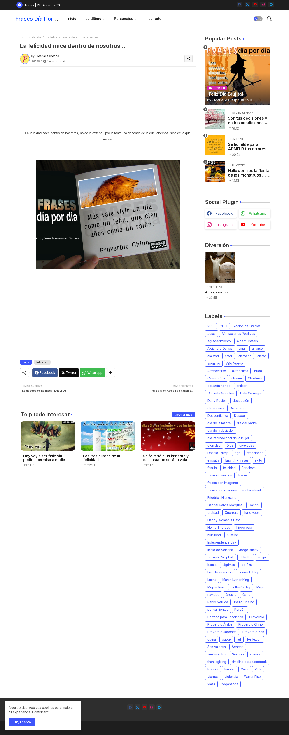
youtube (258, 224)
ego (238, 453)
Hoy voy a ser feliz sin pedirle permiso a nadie (44, 458)
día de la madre (219, 423)
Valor (245, 669)
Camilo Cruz (216, 378)
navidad (213, 594)
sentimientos (216, 654)
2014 (223, 326)
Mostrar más (183, 414)
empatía (213, 460)
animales (244, 356)
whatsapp (257, 213)
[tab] (72, 18)
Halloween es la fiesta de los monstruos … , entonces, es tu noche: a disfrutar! (248, 173)
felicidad (36, 37)
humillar (232, 535)
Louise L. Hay (248, 572)
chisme (236, 378)
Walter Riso (252, 676)
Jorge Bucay (248, 550)
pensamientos (217, 609)
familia (212, 468)
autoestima (240, 371)
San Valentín (216, 647)
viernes (213, 676)
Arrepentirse (216, 371)
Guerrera (231, 512)
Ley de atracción (220, 572)
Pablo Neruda (217, 602)
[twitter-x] (247, 4)
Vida (258, 669)
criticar (242, 386)
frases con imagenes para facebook (234, 490)
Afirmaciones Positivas (238, 333)
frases (242, 475)
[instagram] (263, 4)
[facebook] (239, 4)
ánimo (261, 356)
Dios (230, 445)
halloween (252, 512)
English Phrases (237, 460)
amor (228, 356)
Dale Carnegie (251, 393)
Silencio (238, 654)
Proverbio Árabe (219, 624)
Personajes (123, 18)
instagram (224, 224)
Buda (258, 371)
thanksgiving (216, 662)
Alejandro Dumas (220, 348)
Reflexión (254, 639)
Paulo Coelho (244, 602)
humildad (214, 535)
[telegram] (271, 4)
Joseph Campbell (220, 557)
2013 (210, 326)
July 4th (246, 557)
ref (239, 639)
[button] (258, 18)
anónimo (213, 363)
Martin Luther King (235, 580)
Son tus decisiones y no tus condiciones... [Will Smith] (247, 120)
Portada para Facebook (225, 617)
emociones (255, 453)
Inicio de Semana (220, 550)
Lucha (211, 580)
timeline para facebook (249, 662)
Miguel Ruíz (216, 587)
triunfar (229, 669)
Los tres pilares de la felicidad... (101, 458)
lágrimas (229, 565)
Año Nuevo (234, 363)
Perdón (239, 609)
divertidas (246, 445)
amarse (257, 348)
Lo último (93, 18)
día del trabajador (220, 430)
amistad (213, 356)
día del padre (247, 423)
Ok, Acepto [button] (22, 722)
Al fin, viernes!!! (218, 292)
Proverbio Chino (250, 624)
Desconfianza (217, 415)
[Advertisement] (108, 98)
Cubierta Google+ (220, 393)
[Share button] (110, 372)
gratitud (213, 512)
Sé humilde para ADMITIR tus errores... (249, 146)
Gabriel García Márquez (225, 505)
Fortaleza (249, 468)
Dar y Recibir (217, 401)
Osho (246, 594)
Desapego (238, 408)
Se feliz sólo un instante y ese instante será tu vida (166, 458)
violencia (231, 676)
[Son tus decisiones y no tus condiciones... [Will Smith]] (215, 119)
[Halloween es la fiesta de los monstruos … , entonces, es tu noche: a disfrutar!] (215, 171)
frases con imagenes (223, 483)
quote (226, 639)
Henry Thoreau (218, 527)
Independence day (221, 542)
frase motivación (219, 475)
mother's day (240, 587)
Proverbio (256, 617)
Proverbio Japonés (221, 632)
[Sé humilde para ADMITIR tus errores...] (215, 145)
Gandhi (254, 505)
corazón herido (219, 386)
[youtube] (255, 4)
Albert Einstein (247, 341)
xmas (211, 684)
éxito (258, 460)
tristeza (212, 669)
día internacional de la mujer (228, 438)
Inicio (71, 18)
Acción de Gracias (247, 326)
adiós (211, 333)
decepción (241, 401)
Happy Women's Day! (223, 520)
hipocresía (244, 527)
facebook (224, 213)
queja (211, 639)
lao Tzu (246, 565)
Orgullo (231, 594)
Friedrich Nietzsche (221, 497)
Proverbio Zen (253, 632)
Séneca (237, 647)
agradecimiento (219, 341)
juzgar (262, 557)
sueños (255, 654)
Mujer (260, 587)
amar (242, 348)
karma (212, 565)
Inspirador (154, 18)
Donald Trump (217, 453)
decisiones (215, 408)
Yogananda (229, 684)
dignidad (214, 445)
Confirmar (39, 712)
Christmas (255, 378)
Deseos (240, 415)
